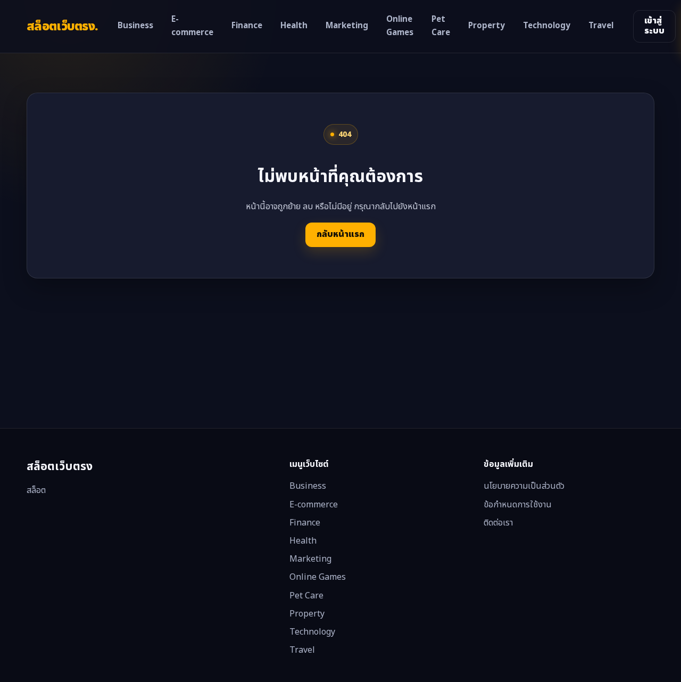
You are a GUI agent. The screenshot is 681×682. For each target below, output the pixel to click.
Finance (246, 26)
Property (486, 26)
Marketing (347, 26)
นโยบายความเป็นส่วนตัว (524, 486)
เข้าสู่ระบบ (654, 25)
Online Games (399, 26)
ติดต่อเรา (498, 522)
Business (135, 26)
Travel (600, 26)
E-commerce (192, 26)
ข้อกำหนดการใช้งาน (518, 504)
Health (294, 26)
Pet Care (440, 26)
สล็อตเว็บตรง (62, 26)
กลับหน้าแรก (340, 234)
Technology (546, 26)
